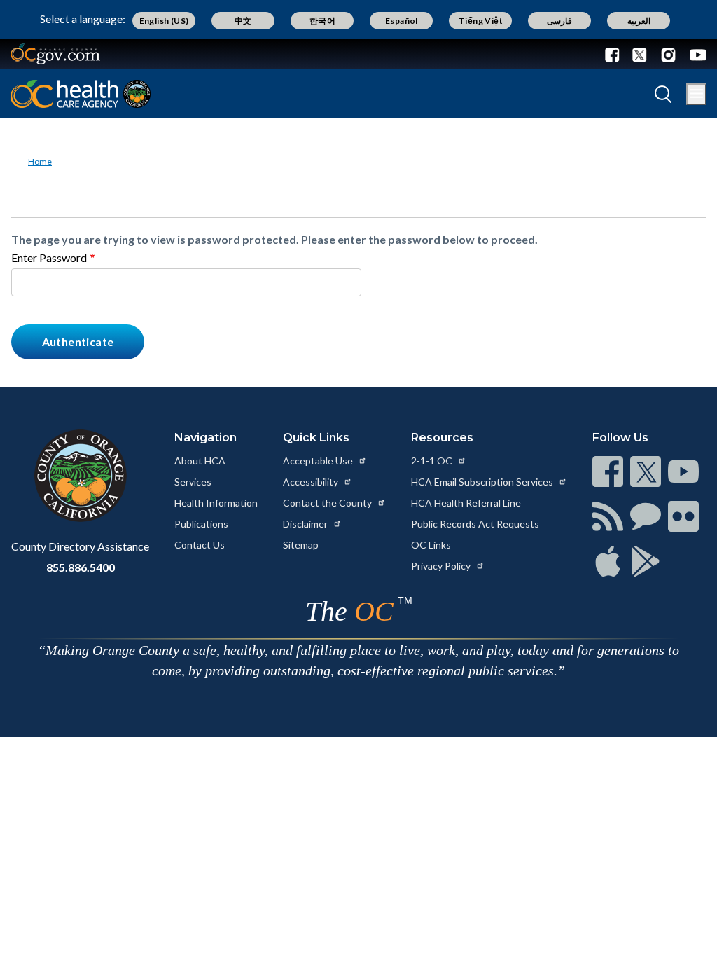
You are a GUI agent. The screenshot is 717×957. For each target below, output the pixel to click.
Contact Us (199, 545)
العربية (638, 20)
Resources (442, 437)
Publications (201, 524)
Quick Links (316, 437)
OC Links (431, 545)
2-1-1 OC (432, 461)
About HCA (199, 461)
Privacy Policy (442, 566)
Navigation (205, 437)
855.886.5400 (80, 567)
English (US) (164, 20)
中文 (243, 20)
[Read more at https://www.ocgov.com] (80, 475)
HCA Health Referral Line (466, 503)
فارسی (559, 20)
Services (192, 482)
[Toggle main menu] (696, 94)
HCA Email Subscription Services (483, 482)
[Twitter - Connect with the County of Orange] (639, 53)
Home (40, 161)
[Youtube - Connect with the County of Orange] (694, 53)
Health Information (216, 503)
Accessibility (311, 482)
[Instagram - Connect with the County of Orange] (668, 53)
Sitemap (301, 545)
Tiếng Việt (481, 20)
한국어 (322, 20)
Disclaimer (306, 524)
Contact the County (328, 503)
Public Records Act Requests (475, 524)
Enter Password (49, 257)
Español (401, 20)
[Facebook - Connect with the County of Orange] (615, 53)
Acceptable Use (319, 461)
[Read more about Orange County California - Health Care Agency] (81, 93)
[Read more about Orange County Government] (55, 53)
